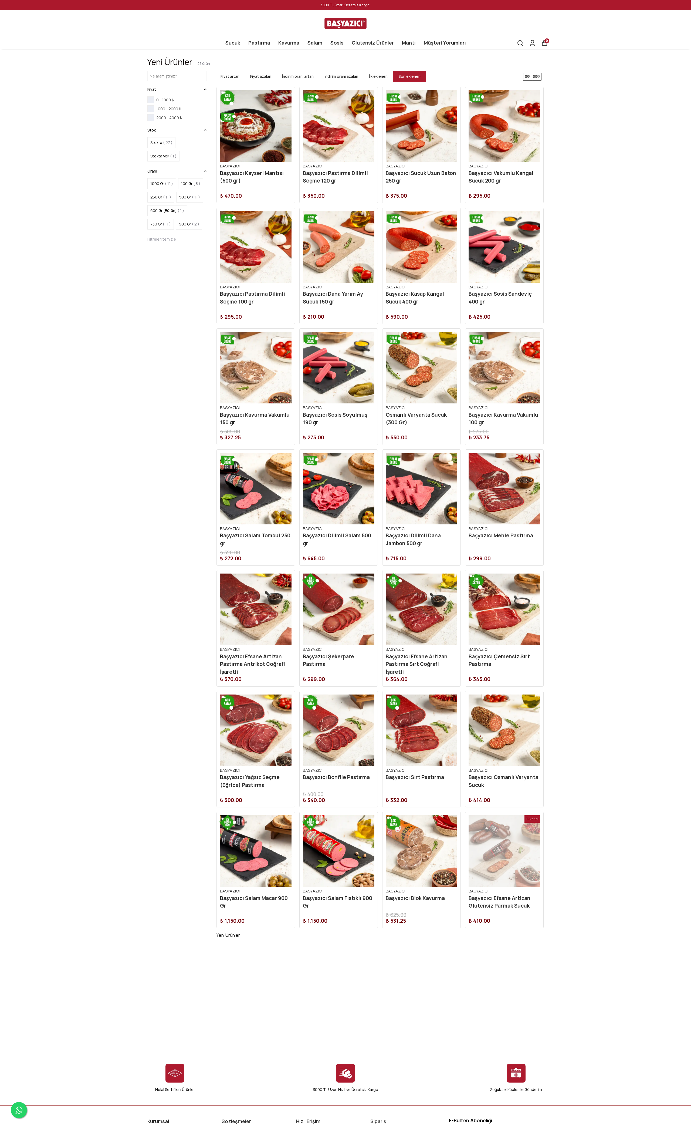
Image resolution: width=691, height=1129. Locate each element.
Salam (314, 42)
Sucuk (232, 42)
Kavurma (288, 42)
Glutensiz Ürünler (373, 42)
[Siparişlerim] (532, 43)
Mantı (409, 42)
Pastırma (259, 42)
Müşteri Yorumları (445, 42)
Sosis (337, 42)
